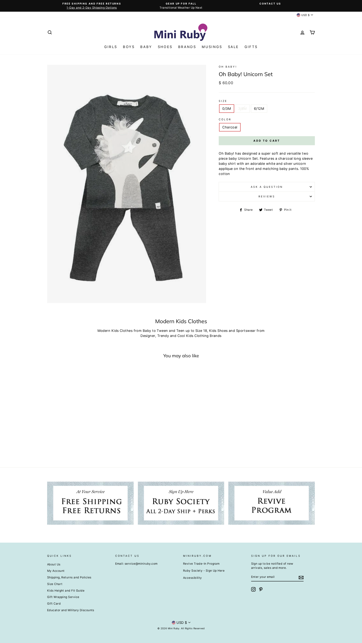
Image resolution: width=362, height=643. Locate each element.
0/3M (226, 109)
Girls (110, 47)
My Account (56, 571)
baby (233, 158)
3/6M (242, 109)
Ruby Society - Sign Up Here (204, 570)
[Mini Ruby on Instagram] (253, 589)
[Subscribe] (301, 577)
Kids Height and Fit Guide (65, 590)
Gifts (251, 47)
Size (223, 100)
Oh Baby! (228, 66)
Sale (233, 47)
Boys (129, 47)
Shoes (165, 47)
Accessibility (192, 578)
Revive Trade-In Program (201, 563)
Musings (212, 47)
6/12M (259, 109)
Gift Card (54, 603)
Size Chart (55, 584)
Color (225, 119)
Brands (187, 47)
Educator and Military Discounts (70, 610)
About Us (54, 564)
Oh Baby (226, 153)
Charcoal (229, 127)
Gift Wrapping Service (63, 597)
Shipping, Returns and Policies (69, 577)
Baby (146, 47)
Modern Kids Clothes (115, 331)
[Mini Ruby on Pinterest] (260, 589)
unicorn (299, 164)
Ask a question (267, 186)
